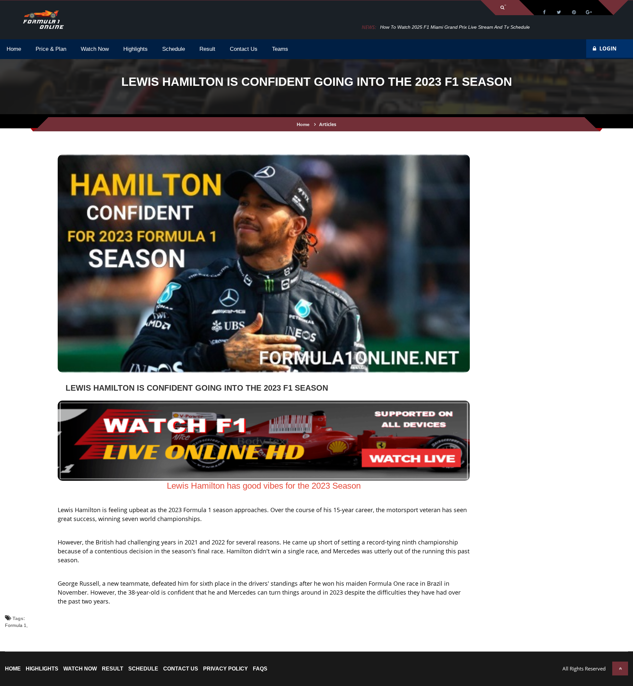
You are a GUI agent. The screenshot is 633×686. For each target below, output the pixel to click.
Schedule (143, 668)
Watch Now (80, 668)
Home (303, 124)
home (13, 668)
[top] (620, 668)
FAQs (260, 668)
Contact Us (180, 668)
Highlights (42, 668)
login (608, 48)
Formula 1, (16, 625)
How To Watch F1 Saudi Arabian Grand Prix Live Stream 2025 (445, 27)
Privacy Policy (225, 668)
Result (112, 668)
